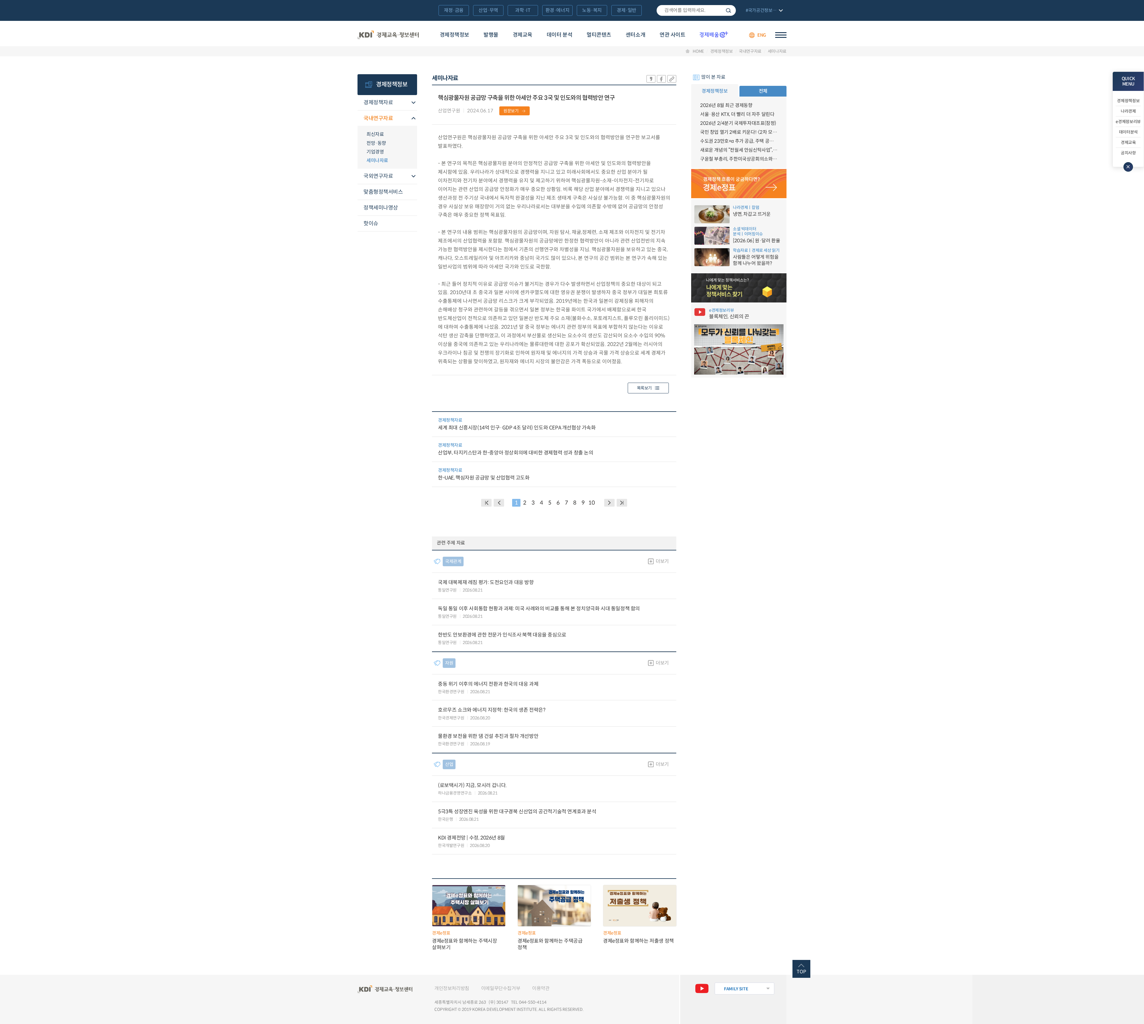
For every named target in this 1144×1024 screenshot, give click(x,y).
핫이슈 (370, 223)
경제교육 (522, 35)
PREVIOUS (499, 503)
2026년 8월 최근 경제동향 (726, 105)
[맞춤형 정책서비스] (738, 287)
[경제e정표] (738, 183)
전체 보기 (763, 10)
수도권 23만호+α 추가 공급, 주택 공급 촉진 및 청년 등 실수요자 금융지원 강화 (739, 141)
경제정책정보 (454, 35)
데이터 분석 (559, 35)
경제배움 (714, 34)
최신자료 (375, 134)
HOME (698, 51)
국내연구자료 (750, 51)
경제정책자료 (378, 102)
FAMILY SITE (736, 989)
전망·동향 (376, 143)
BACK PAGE (486, 503)
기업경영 (375, 152)
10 (591, 502)
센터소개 (635, 35)
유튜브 (702, 988)
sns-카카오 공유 (650, 79)
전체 (763, 91)
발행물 (491, 35)
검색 (728, 10)
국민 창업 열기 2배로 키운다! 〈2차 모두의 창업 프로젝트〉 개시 (739, 132)
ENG (761, 35)
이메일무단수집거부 (500, 988)
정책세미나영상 (380, 207)
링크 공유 (671, 79)
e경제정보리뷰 (1128, 121)
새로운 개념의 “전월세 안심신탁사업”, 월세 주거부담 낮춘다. (739, 150)
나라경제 (1128, 111)
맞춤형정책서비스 (383, 192)
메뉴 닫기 (1128, 167)
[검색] (696, 10)
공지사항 (1128, 153)
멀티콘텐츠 (599, 35)
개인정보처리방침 (451, 988)
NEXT (609, 503)
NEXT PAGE (622, 503)
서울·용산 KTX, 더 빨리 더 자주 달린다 (737, 114)
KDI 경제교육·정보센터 (388, 35)
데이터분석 (1128, 132)
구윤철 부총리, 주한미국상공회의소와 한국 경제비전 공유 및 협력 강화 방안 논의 (739, 159)
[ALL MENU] (780, 35)
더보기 (662, 561)
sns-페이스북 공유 (661, 79)
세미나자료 (777, 51)
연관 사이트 (672, 35)
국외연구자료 (378, 176)
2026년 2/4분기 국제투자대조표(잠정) (738, 123)
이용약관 (540, 988)
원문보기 (511, 111)
